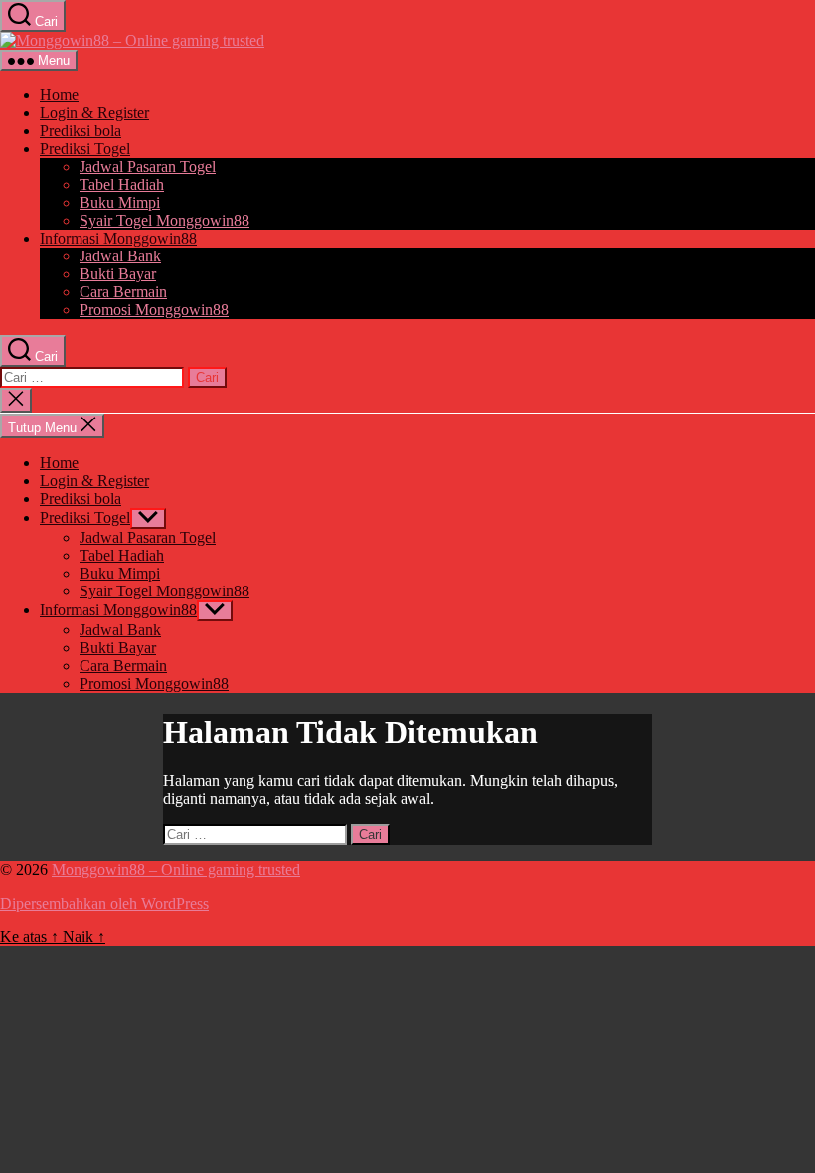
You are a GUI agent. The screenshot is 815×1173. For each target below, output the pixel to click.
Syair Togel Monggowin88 (164, 220)
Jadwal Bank (120, 256)
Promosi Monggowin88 (154, 309)
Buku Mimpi (120, 202)
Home (59, 94)
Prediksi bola (80, 130)
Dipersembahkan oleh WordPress (104, 903)
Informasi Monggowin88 (118, 238)
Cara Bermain (123, 291)
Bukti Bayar (118, 273)
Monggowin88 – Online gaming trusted (176, 869)
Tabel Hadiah (122, 184)
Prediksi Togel (85, 148)
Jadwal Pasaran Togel (148, 166)
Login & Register (94, 112)
